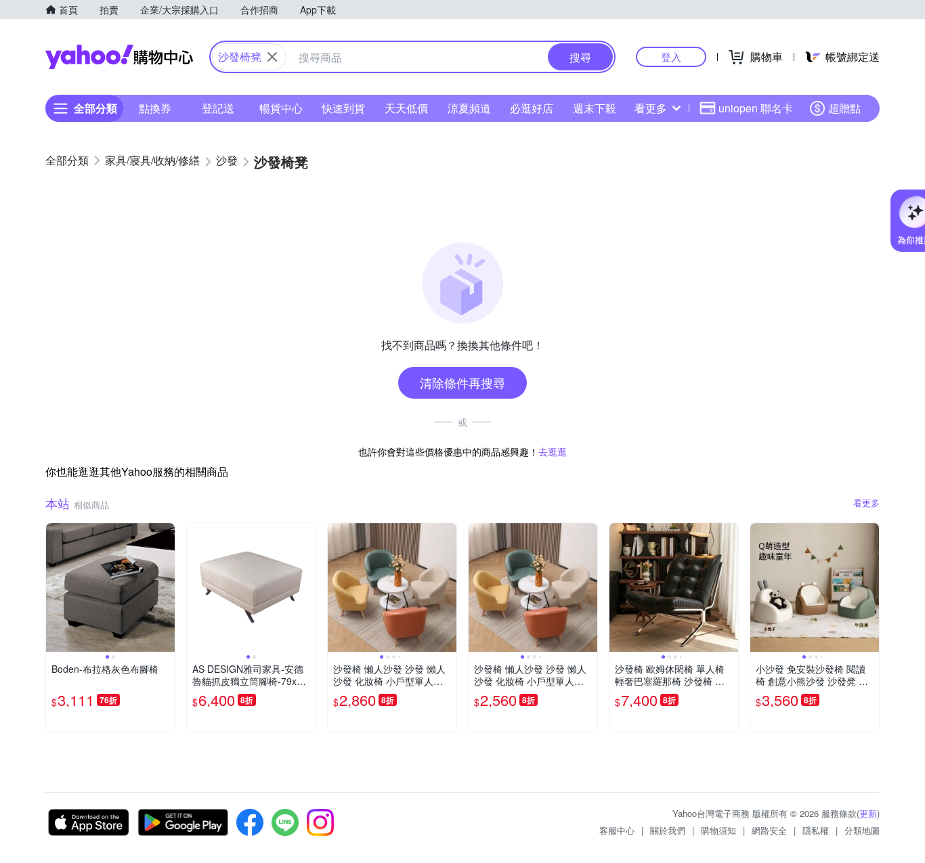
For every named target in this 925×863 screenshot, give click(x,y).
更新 (868, 813)
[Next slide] (166, 587)
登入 (671, 56)
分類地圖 (862, 830)
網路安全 (769, 830)
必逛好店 (531, 108)
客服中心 (616, 830)
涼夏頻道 (469, 108)
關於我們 (667, 830)
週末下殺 (594, 108)
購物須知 (718, 830)
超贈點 (844, 108)
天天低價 (406, 108)
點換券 (155, 108)
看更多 (650, 108)
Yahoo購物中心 (119, 57)
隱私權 (815, 830)
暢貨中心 (281, 108)
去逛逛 (552, 451)
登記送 (218, 108)
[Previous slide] (55, 587)
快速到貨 (343, 108)
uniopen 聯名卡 (755, 108)
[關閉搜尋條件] (272, 57)
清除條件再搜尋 (462, 382)
